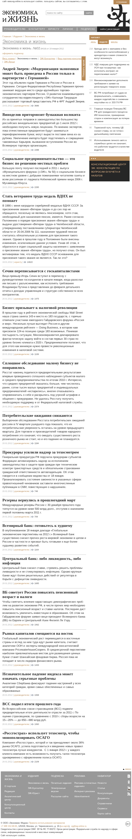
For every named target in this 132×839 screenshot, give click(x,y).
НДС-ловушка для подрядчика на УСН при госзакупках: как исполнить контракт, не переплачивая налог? (111, 69)
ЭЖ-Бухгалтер (47, 58)
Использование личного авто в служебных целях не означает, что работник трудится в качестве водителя (111, 145)
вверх (128, 769)
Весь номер (8, 58)
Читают (95, 37)
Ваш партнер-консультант (71, 58)
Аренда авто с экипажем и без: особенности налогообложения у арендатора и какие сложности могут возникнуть (111, 53)
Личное (68, 29)
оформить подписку (13, 53)
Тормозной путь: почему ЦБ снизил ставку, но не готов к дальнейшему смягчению (109, 130)
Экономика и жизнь (24, 41)
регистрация (113, 29)
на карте (65, 826)
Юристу (53, 29)
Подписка (88, 29)
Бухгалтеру (37, 29)
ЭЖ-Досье (9, 62)
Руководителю (14, 29)
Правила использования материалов (47, 823)
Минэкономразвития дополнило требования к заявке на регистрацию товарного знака (111, 83)
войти (103, 29)
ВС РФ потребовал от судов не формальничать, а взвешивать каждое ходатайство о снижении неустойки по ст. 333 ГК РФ (111, 97)
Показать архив (83, 68)
